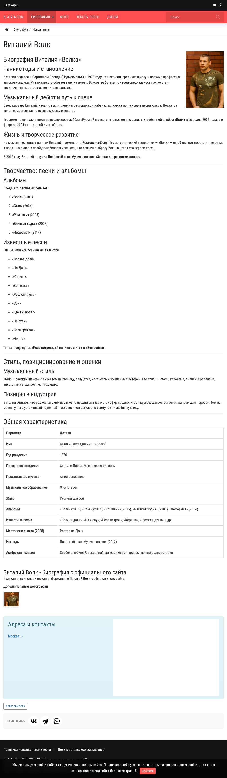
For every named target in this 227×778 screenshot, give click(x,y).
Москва (13, 636)
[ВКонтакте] (33, 721)
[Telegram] (45, 721)
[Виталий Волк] (11, 599)
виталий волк (16, 706)
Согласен (148, 771)
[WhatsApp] (56, 721)
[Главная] (6, 29)
